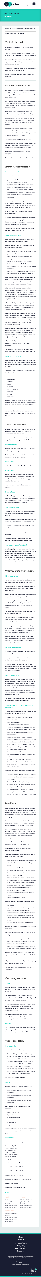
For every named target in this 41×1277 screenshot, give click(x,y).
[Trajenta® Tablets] (12, 1216)
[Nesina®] (12, 1202)
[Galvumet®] (27, 1202)
